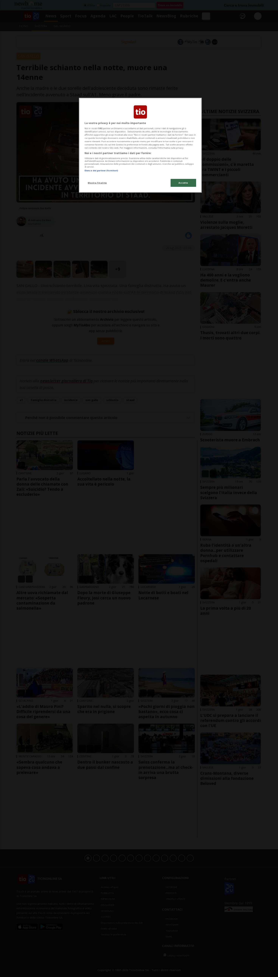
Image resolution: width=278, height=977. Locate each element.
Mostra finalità (97, 182)
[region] (140, 145)
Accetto (183, 182)
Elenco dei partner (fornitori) (101, 170)
